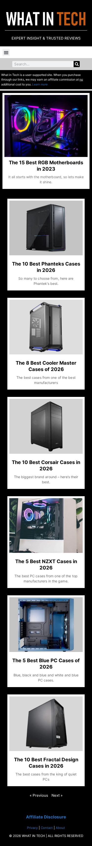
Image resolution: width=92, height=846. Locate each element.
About (60, 828)
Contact (47, 828)
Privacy (32, 828)
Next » (57, 795)
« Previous (39, 795)
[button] (6, 52)
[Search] (77, 64)
